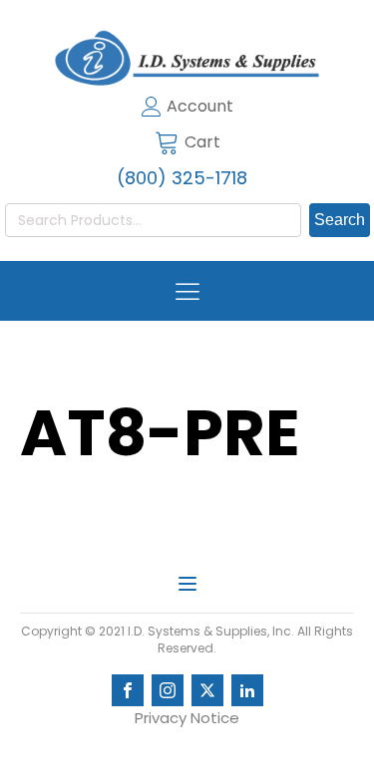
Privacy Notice (187, 717)
